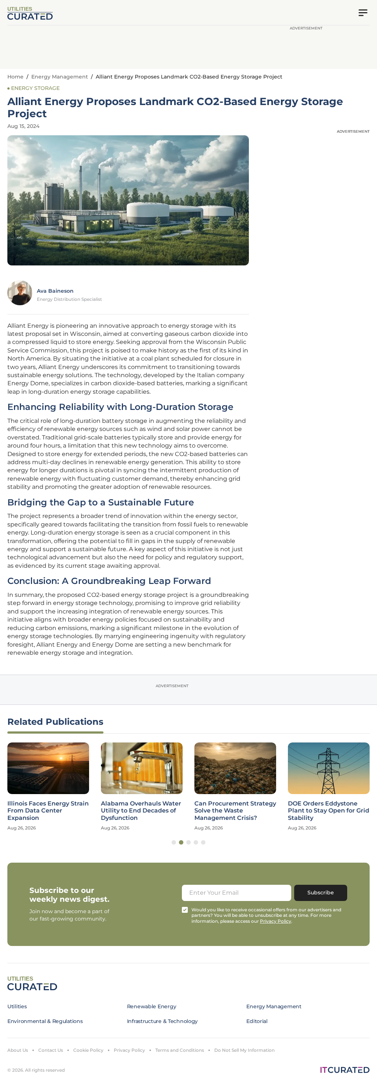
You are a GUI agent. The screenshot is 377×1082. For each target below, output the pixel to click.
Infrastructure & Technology (162, 1021)
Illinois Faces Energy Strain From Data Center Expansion (48, 810)
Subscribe (320, 892)
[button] (174, 842)
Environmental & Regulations (44, 1021)
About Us (17, 1050)
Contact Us (50, 1050)
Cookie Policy (88, 1050)
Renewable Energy (151, 1006)
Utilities (17, 1006)
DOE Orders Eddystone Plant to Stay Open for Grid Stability (328, 810)
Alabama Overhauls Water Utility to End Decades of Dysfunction (141, 810)
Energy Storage (35, 88)
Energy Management (59, 76)
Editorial (256, 1021)
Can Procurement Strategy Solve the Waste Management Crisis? (235, 810)
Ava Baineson (55, 291)
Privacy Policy (129, 1050)
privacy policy (275, 921)
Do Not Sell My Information (244, 1050)
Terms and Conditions (179, 1050)
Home (15, 76)
